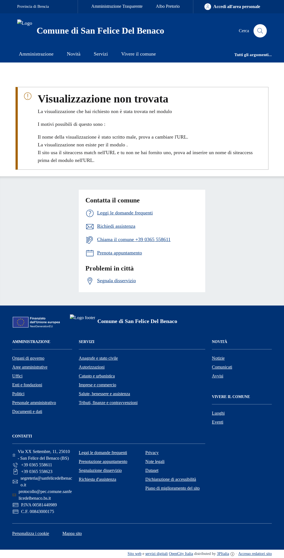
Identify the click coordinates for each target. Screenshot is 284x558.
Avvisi (217, 376)
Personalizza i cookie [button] (30, 533)
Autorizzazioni (92, 367)
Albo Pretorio (168, 6)
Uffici (17, 376)
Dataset (151, 470)
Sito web (134, 554)
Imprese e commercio (97, 384)
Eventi (217, 422)
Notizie (218, 358)
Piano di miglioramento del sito (172, 488)
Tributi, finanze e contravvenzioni (108, 402)
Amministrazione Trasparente (117, 6)
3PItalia (223, 554)
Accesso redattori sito (255, 554)
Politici (18, 393)
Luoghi (218, 413)
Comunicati (222, 367)
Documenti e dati (27, 411)
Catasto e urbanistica (97, 376)
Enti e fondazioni (27, 384)
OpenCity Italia (181, 554)
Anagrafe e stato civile (98, 358)
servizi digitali (156, 554)
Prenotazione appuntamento (103, 461)
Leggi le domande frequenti (103, 452)
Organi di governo (28, 358)
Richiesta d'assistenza (97, 479)
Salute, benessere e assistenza (104, 393)
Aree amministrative (29, 367)
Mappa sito (72, 533)
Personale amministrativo (34, 402)
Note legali (154, 461)
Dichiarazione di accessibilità (170, 479)
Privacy (152, 452)
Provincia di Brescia (33, 6)
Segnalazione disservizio (100, 470)
